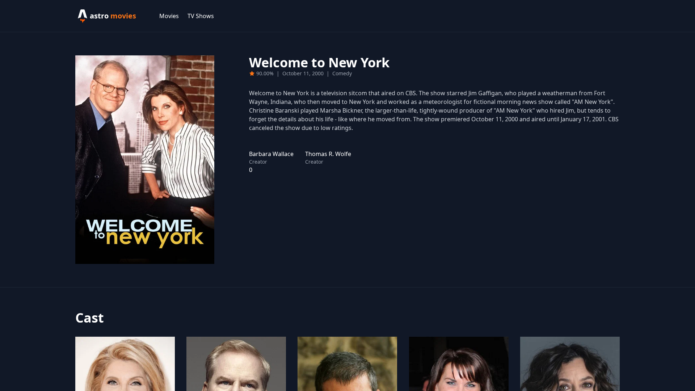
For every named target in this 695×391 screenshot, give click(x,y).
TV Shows (201, 16)
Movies (169, 16)
